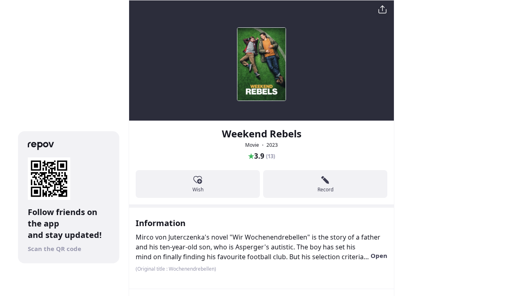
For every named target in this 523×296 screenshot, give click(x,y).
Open (379, 255)
